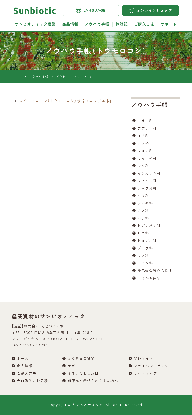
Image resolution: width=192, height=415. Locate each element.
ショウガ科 (147, 188)
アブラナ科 (147, 128)
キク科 (143, 166)
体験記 (121, 24)
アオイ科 (145, 121)
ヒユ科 (143, 233)
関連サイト (143, 358)
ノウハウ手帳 (97, 24)
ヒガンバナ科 (149, 226)
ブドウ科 (145, 248)
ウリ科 (143, 143)
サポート (169, 24)
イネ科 (143, 136)
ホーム (23, 358)
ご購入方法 (144, 24)
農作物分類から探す (154, 271)
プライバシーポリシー (153, 366)
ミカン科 (145, 263)
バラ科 (143, 218)
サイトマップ (145, 373)
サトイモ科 (147, 181)
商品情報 (70, 24)
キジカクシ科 (149, 173)
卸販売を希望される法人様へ (92, 381)
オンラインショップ (154, 10)
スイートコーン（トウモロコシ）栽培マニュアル (62, 101)
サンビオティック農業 (35, 24)
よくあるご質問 (81, 358)
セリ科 (143, 196)
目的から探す (149, 278)
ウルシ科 (145, 151)
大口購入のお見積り (34, 381)
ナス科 (143, 211)
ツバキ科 (145, 203)
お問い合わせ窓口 (83, 373)
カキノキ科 (147, 158)
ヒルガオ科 (147, 241)
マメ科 (143, 256)
